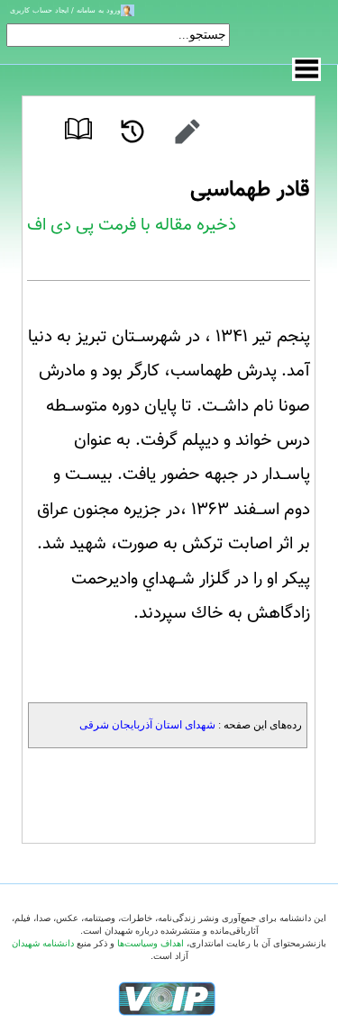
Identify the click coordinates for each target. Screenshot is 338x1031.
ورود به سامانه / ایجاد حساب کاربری (65, 9)
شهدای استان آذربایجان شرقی (147, 724)
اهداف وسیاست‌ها (150, 943)
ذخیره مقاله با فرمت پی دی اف (131, 225)
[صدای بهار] (166, 998)
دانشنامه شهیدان (43, 943)
